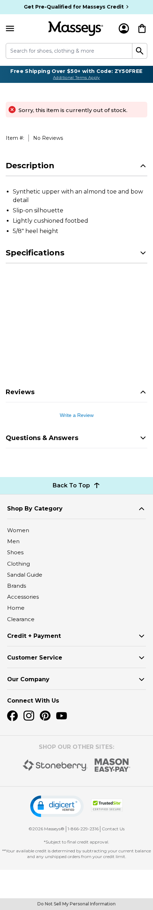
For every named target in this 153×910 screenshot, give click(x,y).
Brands (16, 585)
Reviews (20, 392)
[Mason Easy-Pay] (113, 765)
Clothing (18, 563)
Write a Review (77, 415)
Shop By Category (35, 508)
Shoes (15, 552)
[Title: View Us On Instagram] (28, 715)
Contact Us (113, 828)
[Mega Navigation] (10, 28)
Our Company (28, 679)
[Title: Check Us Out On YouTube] (61, 715)
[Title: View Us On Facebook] (12, 715)
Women (18, 530)
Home (16, 607)
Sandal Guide (24, 574)
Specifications (35, 253)
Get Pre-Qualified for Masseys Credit (74, 7)
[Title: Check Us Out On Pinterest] (45, 715)
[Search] (139, 51)
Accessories (23, 596)
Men (13, 541)
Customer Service (34, 657)
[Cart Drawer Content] (142, 28)
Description (30, 165)
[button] (57, 806)
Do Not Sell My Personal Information (76, 903)
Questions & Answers (42, 438)
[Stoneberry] (55, 765)
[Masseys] (76, 28)
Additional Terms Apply (76, 77)
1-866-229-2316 (83, 828)
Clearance (21, 619)
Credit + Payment (34, 636)
